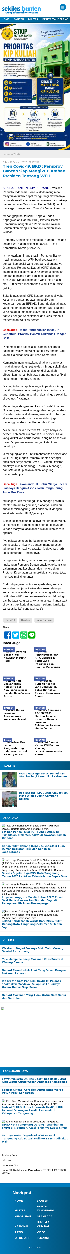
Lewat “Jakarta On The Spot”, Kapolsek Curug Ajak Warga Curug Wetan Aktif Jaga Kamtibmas (34, 1080)
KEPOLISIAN (23, 1216)
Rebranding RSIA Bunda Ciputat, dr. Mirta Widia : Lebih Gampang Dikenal (43, 795)
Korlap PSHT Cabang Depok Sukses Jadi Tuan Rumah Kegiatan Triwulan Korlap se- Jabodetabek (33, 849)
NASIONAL (22, 1226)
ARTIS (19, 1232)
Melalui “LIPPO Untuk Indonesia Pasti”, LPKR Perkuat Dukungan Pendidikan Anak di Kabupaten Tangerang (32, 1110)
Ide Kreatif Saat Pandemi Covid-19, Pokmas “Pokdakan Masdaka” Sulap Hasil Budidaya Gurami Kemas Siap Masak (31, 984)
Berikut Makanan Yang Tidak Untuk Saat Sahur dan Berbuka (34, 997)
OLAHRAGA (44, 1216)
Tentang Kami (9, 1155)
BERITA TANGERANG (55, 19)
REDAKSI (43, 1238)
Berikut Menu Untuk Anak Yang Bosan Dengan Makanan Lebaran (34, 972)
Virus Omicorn (44, 620)
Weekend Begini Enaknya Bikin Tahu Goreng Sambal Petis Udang (32, 950)
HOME (5, 19)
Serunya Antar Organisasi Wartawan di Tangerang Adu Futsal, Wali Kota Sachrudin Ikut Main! (35, 1138)
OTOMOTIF (22, 1238)
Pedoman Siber (10, 1165)
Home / (7, 154)
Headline (25, 620)
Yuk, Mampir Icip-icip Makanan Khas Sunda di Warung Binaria (32, 961)
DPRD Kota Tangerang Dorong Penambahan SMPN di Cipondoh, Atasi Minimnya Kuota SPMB (34, 1126)
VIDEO (41, 1232)
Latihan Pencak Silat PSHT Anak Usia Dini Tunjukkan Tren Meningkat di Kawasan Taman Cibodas (34, 834)
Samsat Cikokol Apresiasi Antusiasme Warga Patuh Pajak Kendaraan (32, 1091)
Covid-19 (10, 620)
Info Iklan (7, 1160)
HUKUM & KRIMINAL (43, 1224)
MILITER (33, 19)
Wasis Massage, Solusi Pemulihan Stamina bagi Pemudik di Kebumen (43, 775)
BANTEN (18, 19)
